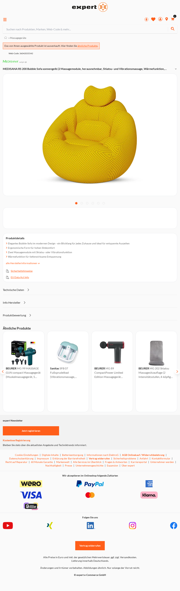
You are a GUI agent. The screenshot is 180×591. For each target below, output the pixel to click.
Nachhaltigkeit (53, 465)
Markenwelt (62, 461)
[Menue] (5, 19)
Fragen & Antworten (116, 461)
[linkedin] (91, 525)
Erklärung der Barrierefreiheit (69, 458)
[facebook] (173, 525)
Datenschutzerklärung (21, 458)
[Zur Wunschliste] (153, 19)
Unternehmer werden (162, 461)
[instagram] (132, 525)
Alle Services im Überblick (87, 461)
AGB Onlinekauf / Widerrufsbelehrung (143, 454)
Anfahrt (144, 458)
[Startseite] (5, 37)
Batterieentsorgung (72, 454)
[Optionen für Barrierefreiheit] (146, 19)
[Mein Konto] (160, 19)
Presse (68, 465)
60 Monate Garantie (42, 461)
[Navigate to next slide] (177, 371)
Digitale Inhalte (50, 454)
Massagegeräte (17, 37)
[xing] (50, 525)
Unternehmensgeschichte (89, 465)
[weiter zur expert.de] (17, 582)
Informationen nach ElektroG (102, 454)
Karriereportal (139, 461)
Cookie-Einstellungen (26, 454)
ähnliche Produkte (88, 45)
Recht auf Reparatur (16, 461)
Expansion (112, 465)
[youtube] (8, 525)
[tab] (76, 203)
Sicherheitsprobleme (124, 458)
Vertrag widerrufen (99, 458)
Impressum (43, 458)
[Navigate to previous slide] (3, 371)
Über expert (128, 465)
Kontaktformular (161, 458)
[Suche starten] (172, 29)
